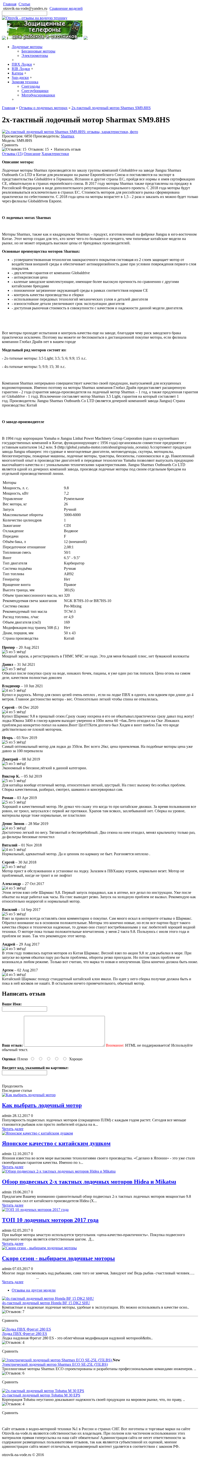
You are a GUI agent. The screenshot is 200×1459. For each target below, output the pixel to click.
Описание (32, 154)
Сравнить (10, 145)
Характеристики (55, 154)
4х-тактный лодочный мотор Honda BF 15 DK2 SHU (46, 1303)
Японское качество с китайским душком (56, 1143)
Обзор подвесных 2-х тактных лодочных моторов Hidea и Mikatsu (89, 1181)
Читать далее (12, 1129)
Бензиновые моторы (38, 51)
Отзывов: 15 (38, 149)
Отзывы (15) (12, 154)
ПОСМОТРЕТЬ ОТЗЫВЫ (24, 1325)
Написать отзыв (67, 149)
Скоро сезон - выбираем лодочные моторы (58, 1258)
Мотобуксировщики (38, 95)
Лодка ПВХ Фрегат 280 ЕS (24, 1334)
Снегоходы (30, 86)
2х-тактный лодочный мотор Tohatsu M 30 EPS (41, 1395)
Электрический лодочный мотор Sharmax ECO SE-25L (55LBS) (55, 1364)
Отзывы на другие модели (34, 1290)
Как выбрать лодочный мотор (42, 1105)
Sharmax (67, 136)
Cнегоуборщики (35, 91)
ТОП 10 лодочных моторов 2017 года (50, 1220)
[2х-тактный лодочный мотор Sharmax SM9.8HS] (70, 132)
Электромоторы (34, 55)
